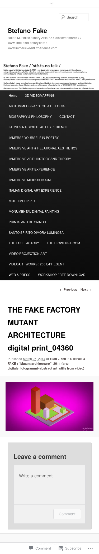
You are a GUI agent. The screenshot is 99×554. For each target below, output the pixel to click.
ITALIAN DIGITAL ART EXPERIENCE (35, 190)
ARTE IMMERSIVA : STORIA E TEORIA (37, 106)
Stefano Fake (27, 30)
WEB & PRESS (19, 274)
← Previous (68, 289)
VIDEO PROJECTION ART (28, 253)
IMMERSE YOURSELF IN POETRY (34, 137)
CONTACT (66, 116)
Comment (67, 514)
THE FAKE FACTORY (24, 243)
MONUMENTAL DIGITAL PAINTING (34, 211)
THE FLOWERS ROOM (63, 243)
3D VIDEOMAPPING (39, 95)
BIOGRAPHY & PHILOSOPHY (30, 116)
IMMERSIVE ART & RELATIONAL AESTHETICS (43, 148)
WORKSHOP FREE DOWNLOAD (62, 274)
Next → (86, 289)
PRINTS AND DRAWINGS (27, 222)
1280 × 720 (58, 358)
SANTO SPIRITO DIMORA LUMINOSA (36, 232)
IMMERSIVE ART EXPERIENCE (32, 169)
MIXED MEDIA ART (23, 200)
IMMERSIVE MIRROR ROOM (30, 179)
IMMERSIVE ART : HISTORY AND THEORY (40, 158)
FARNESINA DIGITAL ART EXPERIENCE (38, 127)
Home (13, 95)
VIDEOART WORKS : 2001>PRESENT (36, 264)
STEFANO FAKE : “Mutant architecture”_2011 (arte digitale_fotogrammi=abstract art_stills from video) (46, 363)
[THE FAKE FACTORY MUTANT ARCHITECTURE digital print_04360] (49, 406)
